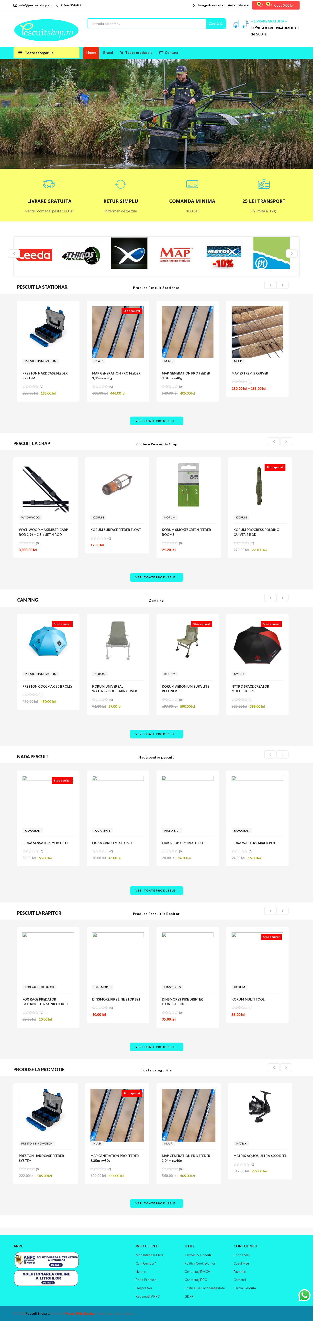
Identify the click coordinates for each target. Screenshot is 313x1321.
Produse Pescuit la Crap (156, 444)
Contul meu (242, 1255)
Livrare (140, 1272)
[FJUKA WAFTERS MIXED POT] (257, 799)
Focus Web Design (80, 1313)
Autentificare (238, 5)
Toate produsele (138, 52)
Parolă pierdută (245, 1288)
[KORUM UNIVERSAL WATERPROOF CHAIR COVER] (118, 640)
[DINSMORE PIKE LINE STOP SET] (118, 958)
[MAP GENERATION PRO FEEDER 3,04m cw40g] (187, 332)
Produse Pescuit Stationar (156, 288)
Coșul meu (241, 1263)
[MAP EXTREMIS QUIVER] (257, 332)
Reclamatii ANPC (148, 1296)
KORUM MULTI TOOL (248, 999)
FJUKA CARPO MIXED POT (112, 843)
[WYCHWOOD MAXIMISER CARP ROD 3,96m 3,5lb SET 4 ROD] (45, 489)
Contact (172, 52)
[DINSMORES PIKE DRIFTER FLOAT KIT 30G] (187, 972)
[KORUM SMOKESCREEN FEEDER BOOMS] (188, 484)
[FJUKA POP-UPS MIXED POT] (187, 786)
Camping (156, 600)
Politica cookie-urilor (200, 1263)
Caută (214, 23)
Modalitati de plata (150, 1255)
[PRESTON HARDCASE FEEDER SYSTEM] (48, 327)
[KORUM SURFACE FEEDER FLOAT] (117, 484)
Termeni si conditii (198, 1255)
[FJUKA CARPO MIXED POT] (118, 786)
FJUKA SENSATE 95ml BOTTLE (45, 843)
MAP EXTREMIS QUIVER (250, 373)
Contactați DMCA (197, 1272)
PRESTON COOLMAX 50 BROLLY (47, 686)
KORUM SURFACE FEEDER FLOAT (115, 530)
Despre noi (144, 1288)
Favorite (240, 1272)
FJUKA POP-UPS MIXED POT (183, 843)
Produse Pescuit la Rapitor (156, 914)
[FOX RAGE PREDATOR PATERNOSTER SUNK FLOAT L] (48, 949)
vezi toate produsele (155, 420)
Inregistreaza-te (211, 5)
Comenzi (240, 1280)
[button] (282, 5)
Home (91, 52)
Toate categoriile (156, 1070)
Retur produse (146, 1280)
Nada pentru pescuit (156, 757)
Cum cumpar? (146, 1263)
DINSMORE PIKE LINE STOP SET (116, 999)
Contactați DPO (196, 1280)
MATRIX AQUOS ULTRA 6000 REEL (260, 1156)
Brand (108, 52)
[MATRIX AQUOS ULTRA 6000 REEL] (260, 1106)
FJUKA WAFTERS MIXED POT (254, 843)
